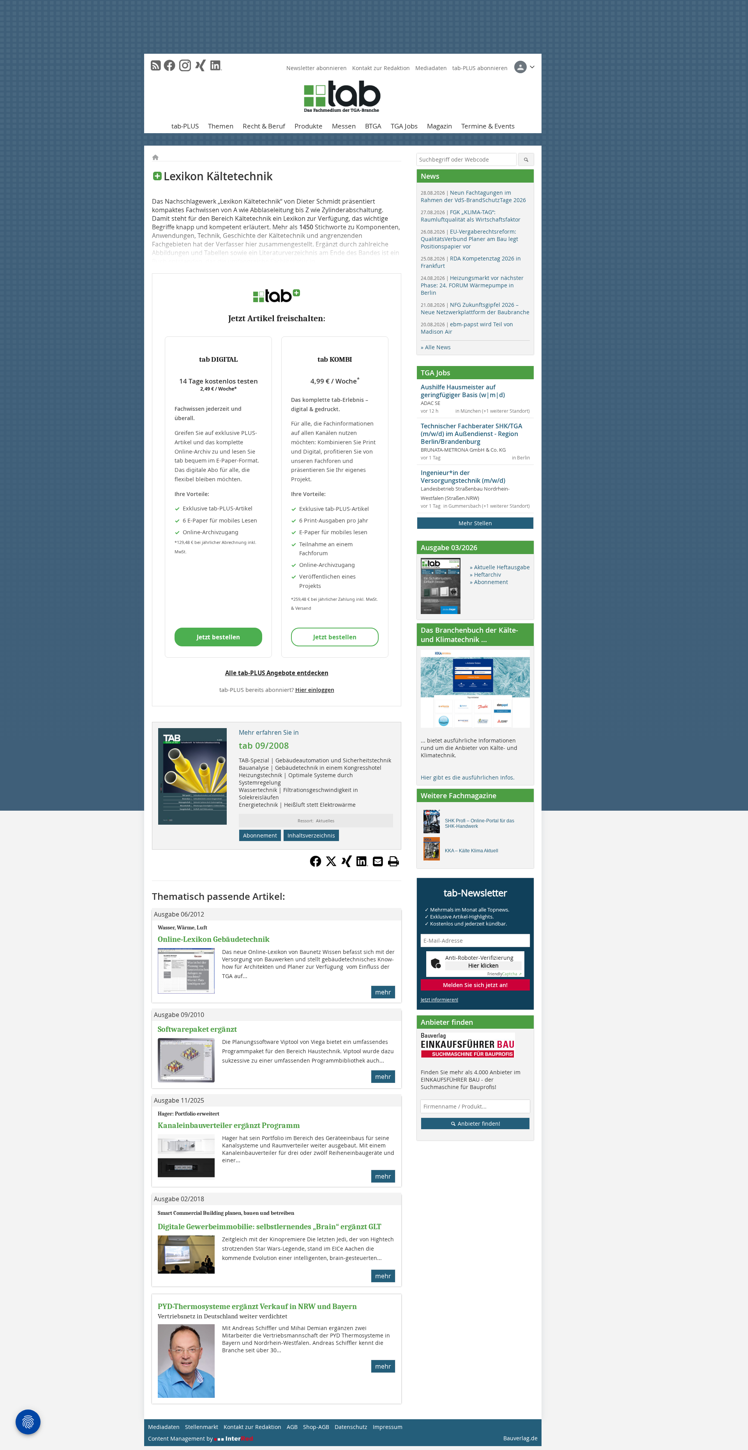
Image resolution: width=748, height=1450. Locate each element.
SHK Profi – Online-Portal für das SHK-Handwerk (479, 823)
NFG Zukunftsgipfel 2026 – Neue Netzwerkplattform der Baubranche (475, 308)
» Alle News (436, 347)
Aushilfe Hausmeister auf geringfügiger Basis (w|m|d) (463, 391)
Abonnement (260, 835)
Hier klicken (483, 965)
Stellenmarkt (201, 1427)
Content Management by (181, 1438)
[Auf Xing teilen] (347, 865)
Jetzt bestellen (218, 637)
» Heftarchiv (485, 574)
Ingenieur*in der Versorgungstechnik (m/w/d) (463, 476)
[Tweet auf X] (331, 865)
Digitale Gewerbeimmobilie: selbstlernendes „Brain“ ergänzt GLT (269, 1226)
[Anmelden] (524, 67)
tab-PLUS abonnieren (480, 68)
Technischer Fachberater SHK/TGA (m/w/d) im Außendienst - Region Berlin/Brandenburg (471, 434)
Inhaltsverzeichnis (311, 835)
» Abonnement (489, 582)
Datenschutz (351, 1427)
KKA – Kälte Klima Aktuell (471, 850)
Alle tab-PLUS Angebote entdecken (276, 673)
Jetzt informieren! (439, 999)
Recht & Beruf (264, 125)
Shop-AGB (316, 1427)
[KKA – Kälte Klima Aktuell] (434, 850)
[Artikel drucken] (393, 861)
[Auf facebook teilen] (315, 865)
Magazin (439, 125)
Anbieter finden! (478, 1123)
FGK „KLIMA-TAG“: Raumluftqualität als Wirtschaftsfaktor (470, 215)
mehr (383, 992)
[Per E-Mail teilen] (378, 861)
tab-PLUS (185, 125)
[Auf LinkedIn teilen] (362, 865)
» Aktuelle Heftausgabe (500, 567)
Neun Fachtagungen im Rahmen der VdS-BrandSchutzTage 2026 (473, 196)
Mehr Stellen (475, 523)
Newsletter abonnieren (316, 68)
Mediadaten (431, 68)
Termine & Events (488, 125)
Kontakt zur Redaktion (381, 68)
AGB (292, 1427)
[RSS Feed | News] (156, 65)
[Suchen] (526, 159)
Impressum (387, 1427)
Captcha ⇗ (504, 974)
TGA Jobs (404, 125)
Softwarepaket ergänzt (197, 1029)
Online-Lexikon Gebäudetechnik (214, 939)
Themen (220, 125)
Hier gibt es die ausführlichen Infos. (468, 777)
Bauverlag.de (520, 1438)
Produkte (309, 125)
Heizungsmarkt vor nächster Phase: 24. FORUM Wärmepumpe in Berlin (472, 285)
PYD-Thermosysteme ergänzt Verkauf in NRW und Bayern (257, 1306)
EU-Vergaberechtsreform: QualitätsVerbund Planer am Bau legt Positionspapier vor (469, 239)
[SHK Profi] (434, 823)
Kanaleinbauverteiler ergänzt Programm (229, 1125)
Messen (344, 125)
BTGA (373, 125)
